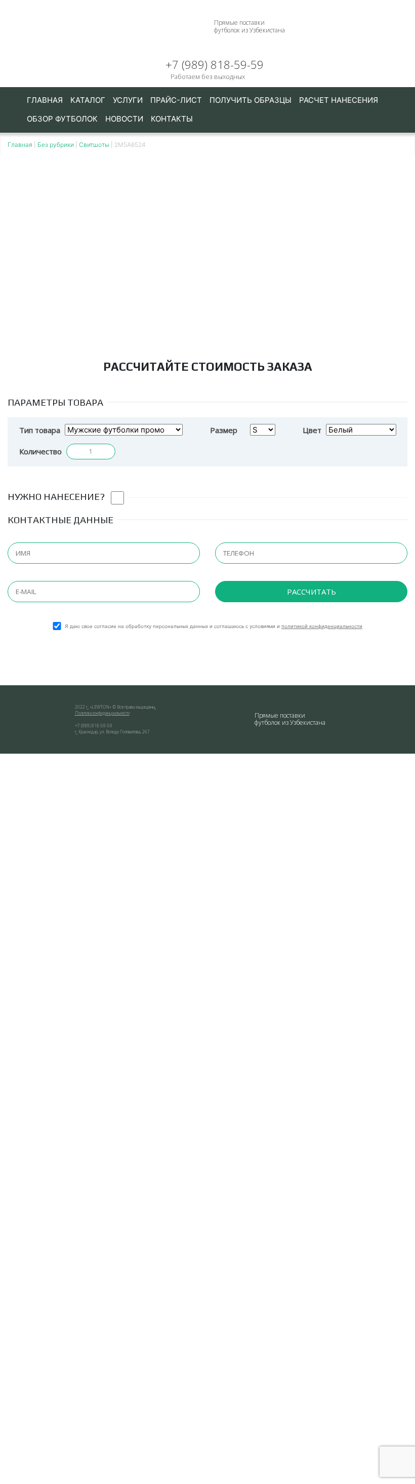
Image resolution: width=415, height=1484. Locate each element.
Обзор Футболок (62, 119)
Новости (124, 119)
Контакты (172, 119)
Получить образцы (251, 100)
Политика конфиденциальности (102, 713)
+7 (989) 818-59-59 (214, 64)
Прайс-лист (176, 100)
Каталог (87, 100)
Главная (45, 100)
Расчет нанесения (338, 100)
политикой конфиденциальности (321, 626)
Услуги (128, 100)
